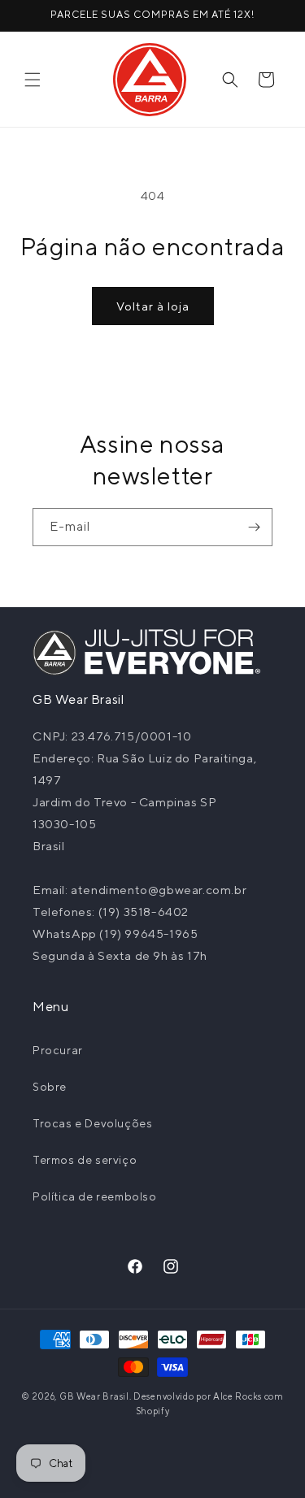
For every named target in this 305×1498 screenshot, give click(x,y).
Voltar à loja (153, 306)
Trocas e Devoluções (92, 1123)
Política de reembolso (95, 1196)
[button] (32, 80)
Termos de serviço (85, 1159)
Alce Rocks (237, 1396)
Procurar (58, 1050)
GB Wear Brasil (94, 1396)
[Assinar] (254, 527)
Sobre (50, 1086)
